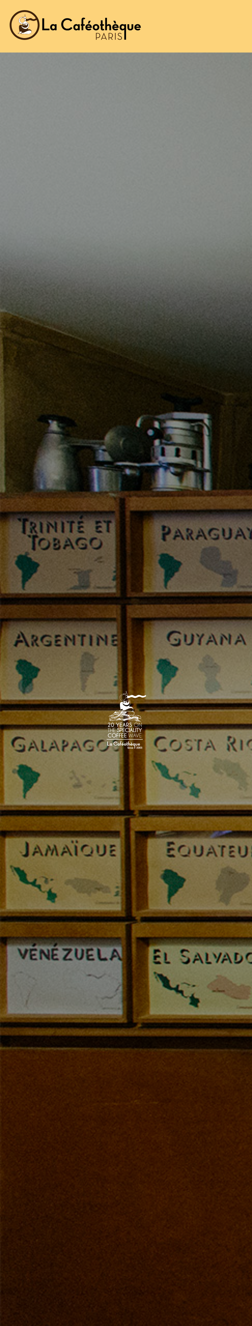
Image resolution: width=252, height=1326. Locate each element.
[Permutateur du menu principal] (240, 26)
